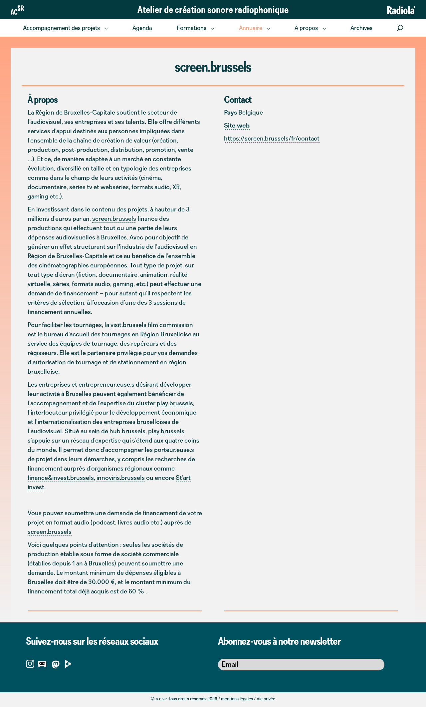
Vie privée (266, 698)
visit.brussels (128, 325)
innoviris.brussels (121, 478)
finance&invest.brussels (61, 478)
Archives (361, 28)
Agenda (142, 28)
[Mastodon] (56, 666)
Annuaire (250, 28)
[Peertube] (68, 663)
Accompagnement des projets (61, 28)
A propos (306, 28)
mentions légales (237, 698)
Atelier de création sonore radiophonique (213, 9)
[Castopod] (42, 663)
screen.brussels (114, 218)
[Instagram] (30, 663)
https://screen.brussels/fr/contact (272, 138)
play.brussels (175, 403)
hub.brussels (127, 431)
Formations (191, 28)
